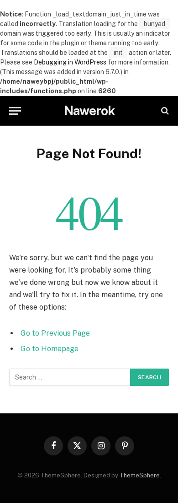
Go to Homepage (50, 348)
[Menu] (15, 111)
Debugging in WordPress (70, 62)
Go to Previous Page (55, 333)
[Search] (164, 111)
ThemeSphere (140, 475)
